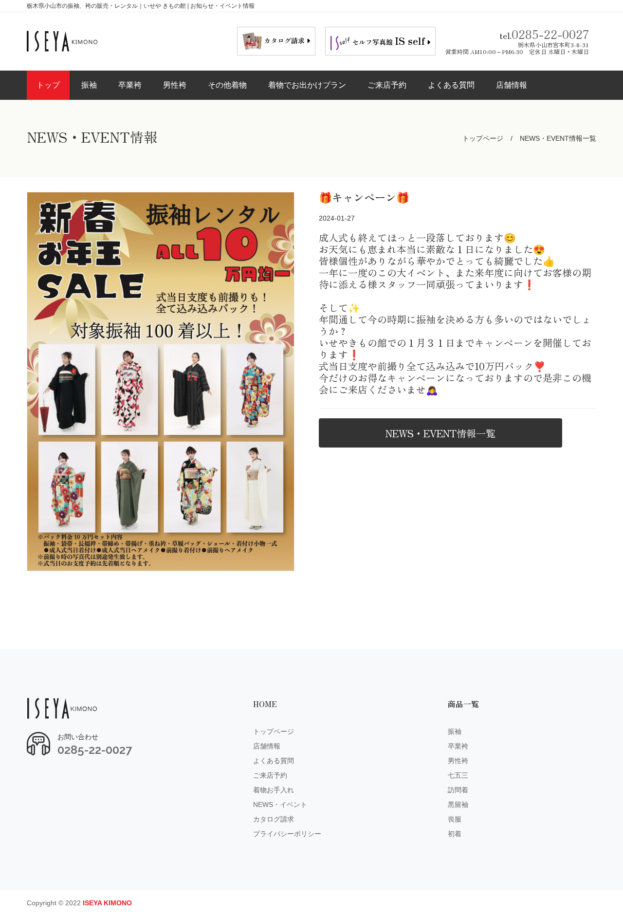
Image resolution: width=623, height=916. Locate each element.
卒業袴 (130, 85)
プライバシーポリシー (287, 834)
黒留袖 (458, 804)
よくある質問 (451, 85)
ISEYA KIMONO (107, 903)
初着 (454, 834)
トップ (48, 85)
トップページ (482, 138)
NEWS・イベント (280, 804)
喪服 (454, 819)
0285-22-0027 (550, 33)
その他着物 (227, 85)
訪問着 (458, 790)
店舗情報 (511, 85)
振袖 (89, 85)
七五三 (458, 775)
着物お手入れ (273, 790)
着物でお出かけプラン (307, 85)
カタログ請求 (273, 819)
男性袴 (174, 85)
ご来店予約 (386, 85)
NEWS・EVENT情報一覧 (440, 433)
